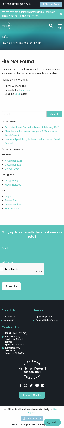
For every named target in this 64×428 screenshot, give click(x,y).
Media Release (13, 184)
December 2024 (13, 164)
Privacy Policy (18, 425)
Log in (8, 196)
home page (25, 90)
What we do (9, 316)
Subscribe (11, 286)
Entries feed (11, 200)
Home (5, 43)
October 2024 (12, 168)
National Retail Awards (47, 320)
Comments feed (13, 204)
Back (17, 93)
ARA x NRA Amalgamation (40, 425)
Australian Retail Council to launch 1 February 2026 (32, 127)
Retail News (11, 180)
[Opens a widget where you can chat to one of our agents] (52, 422)
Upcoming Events (44, 316)
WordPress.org (13, 208)
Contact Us (9, 320)
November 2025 (13, 160)
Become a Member (32, 395)
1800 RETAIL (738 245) (16, 333)
